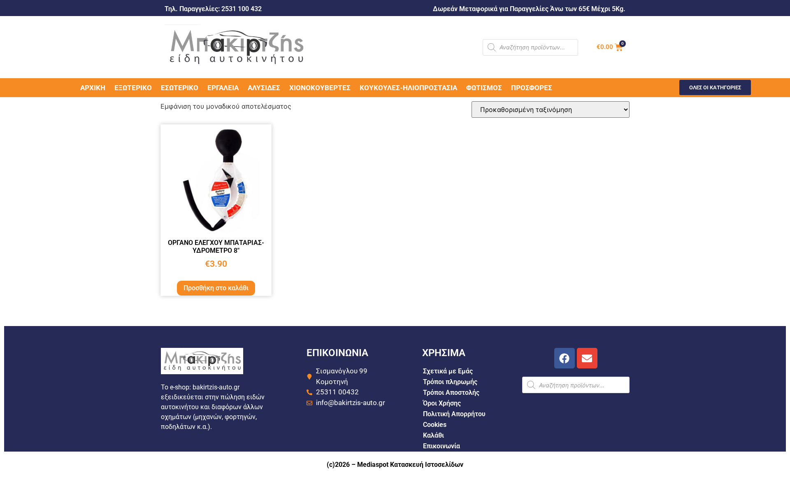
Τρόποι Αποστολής (451, 392)
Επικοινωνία (441, 446)
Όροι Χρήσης (442, 403)
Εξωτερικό (133, 88)
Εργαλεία (223, 88)
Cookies (434, 425)
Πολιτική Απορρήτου (454, 414)
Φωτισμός (484, 88)
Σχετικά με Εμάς (448, 371)
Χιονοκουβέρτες (320, 88)
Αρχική (92, 88)
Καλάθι (433, 435)
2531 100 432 (241, 9)
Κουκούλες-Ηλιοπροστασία (408, 88)
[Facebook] (564, 358)
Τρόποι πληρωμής (450, 382)
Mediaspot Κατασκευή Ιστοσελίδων (410, 464)
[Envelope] (587, 358)
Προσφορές (531, 88)
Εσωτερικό (179, 88)
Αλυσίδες (264, 88)
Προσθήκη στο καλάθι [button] (216, 288)
